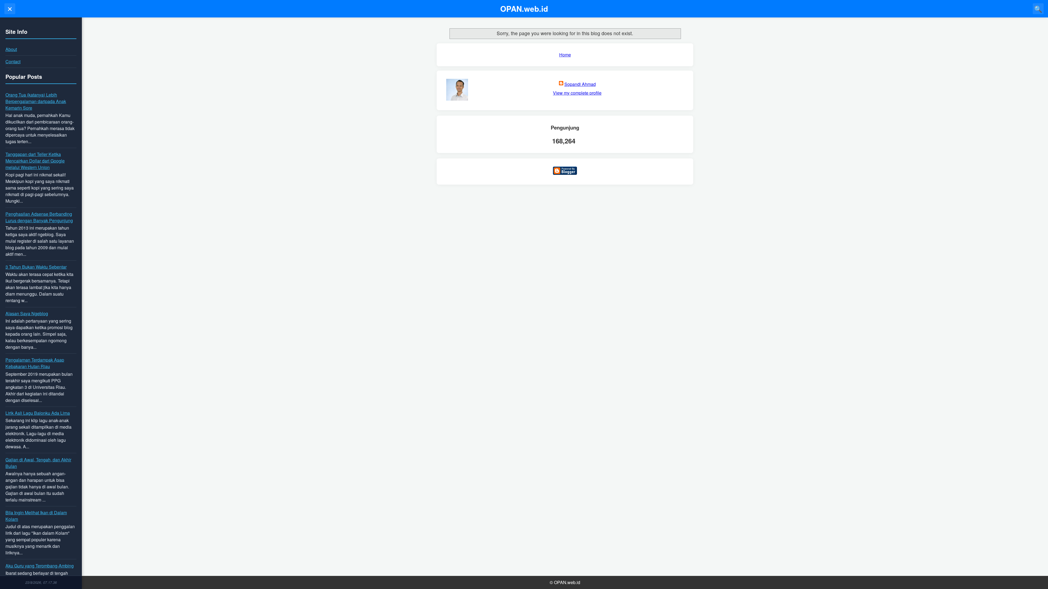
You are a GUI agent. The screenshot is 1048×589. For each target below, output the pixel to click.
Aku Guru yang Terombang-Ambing (39, 566)
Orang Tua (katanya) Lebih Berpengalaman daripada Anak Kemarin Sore (35, 101)
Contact (12, 61)
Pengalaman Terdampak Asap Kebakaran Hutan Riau (34, 363)
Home (565, 55)
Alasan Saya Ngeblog (26, 313)
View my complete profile (577, 93)
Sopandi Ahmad (580, 84)
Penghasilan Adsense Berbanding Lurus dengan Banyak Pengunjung (39, 217)
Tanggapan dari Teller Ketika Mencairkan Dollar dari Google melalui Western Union (35, 160)
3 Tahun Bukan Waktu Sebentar (36, 267)
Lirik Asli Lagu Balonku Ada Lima (37, 413)
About (11, 49)
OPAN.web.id (524, 8)
